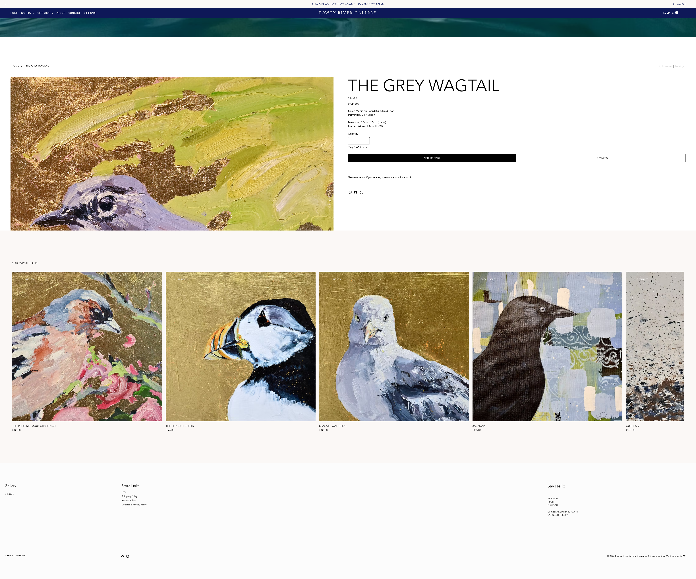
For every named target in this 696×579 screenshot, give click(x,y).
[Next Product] (689, 346)
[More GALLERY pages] (33, 13)
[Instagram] (5, 4)
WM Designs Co (675, 556)
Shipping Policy (129, 496)
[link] (675, 12)
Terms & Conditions (15, 555)
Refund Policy (129, 500)
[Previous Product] (7, 346)
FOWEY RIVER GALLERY (348, 13)
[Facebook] (355, 192)
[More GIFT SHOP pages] (52, 13)
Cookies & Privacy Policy (134, 504)
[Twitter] (361, 192)
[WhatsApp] (350, 192)
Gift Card (9, 494)
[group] (348, 351)
